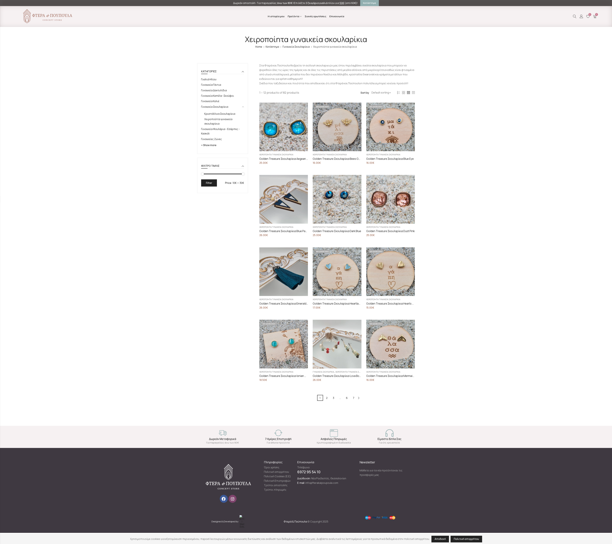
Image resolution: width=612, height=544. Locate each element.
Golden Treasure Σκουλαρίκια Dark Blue (337, 231)
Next (358, 398)
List (398, 92)
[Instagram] (233, 499)
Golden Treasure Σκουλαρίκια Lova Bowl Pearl (341, 376)
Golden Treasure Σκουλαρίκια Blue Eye (390, 159)
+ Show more (208, 145)
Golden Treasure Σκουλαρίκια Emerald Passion (288, 303)
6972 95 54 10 (309, 471)
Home (258, 46)
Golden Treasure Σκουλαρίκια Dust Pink (390, 231)
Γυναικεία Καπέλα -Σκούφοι (217, 95)
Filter (209, 183)
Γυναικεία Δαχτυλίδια (214, 90)
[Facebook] (224, 499)
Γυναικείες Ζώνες (211, 139)
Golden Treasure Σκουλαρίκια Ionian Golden (286, 376)
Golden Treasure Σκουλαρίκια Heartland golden (342, 303)
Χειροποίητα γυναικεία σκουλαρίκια (276, 154)
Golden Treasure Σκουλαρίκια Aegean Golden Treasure (293, 159)
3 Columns (408, 92)
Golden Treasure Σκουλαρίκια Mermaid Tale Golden (398, 376)
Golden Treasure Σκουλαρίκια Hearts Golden (393, 303)
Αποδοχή (440, 539)
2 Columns (403, 92)
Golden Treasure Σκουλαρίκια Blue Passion (285, 231)
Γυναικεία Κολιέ (210, 101)
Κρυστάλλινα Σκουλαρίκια (219, 113)
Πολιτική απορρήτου (466, 539)
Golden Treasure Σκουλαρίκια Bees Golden (339, 159)
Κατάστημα (272, 46)
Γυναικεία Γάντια (211, 84)
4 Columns (413, 92)
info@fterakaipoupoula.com (322, 483)
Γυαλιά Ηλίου (208, 79)
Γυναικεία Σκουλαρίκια (296, 46)
